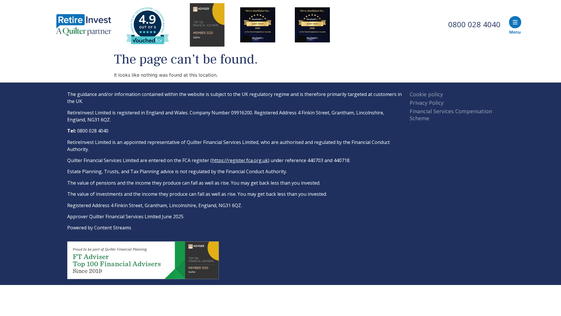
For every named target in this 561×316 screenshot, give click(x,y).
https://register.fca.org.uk (240, 160)
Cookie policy (426, 94)
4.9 (147, 19)
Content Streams (112, 227)
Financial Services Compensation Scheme (451, 115)
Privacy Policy (427, 102)
